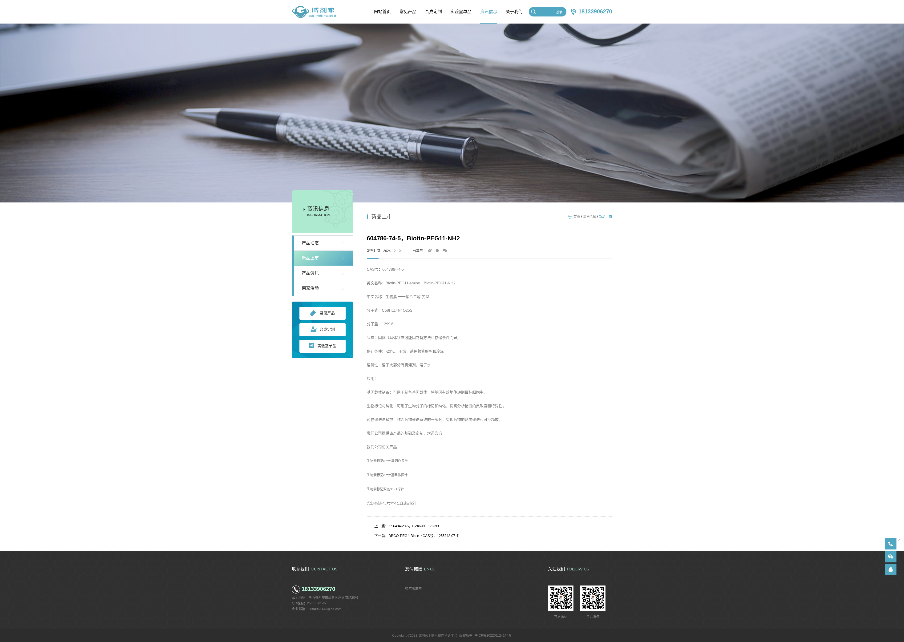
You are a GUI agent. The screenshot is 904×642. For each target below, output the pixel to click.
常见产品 (327, 313)
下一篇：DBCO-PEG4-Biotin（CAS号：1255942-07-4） (418, 536)
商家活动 (310, 288)
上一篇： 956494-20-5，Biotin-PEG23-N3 (406, 526)
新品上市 (310, 258)
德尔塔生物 (413, 588)
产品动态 (310, 243)
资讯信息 (589, 216)
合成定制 (327, 329)
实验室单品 (326, 346)
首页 (576, 216)
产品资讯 (310, 273)
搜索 (559, 12)
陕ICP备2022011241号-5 (492, 635)
